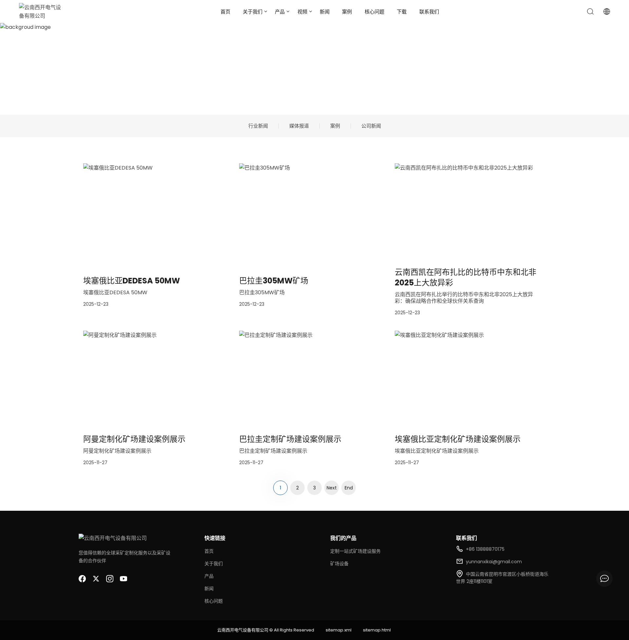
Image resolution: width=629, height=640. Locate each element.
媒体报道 (299, 126)
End (349, 488)
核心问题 (374, 11)
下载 (402, 11)
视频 (302, 11)
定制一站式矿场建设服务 (355, 551)
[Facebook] (82, 578)
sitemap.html (377, 630)
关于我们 (252, 11)
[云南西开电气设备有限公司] (42, 11)
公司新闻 (371, 126)
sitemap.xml (339, 630)
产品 (280, 11)
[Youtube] (123, 578)
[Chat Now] (604, 578)
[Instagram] (109, 578)
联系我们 (429, 11)
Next (332, 488)
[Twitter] (96, 578)
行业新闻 (258, 126)
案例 (347, 11)
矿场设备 (339, 563)
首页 (225, 11)
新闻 (325, 11)
